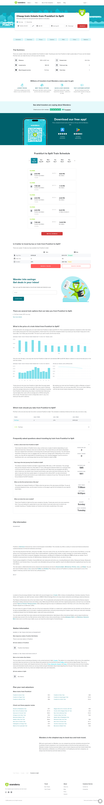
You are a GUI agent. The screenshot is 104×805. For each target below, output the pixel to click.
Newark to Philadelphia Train (19, 708)
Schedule (18, 39)
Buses (29, 2)
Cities (74, 39)
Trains (36, 2)
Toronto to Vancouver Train (60, 723)
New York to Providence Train (20, 710)
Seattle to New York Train (19, 719)
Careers (65, 794)
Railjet (84, 566)
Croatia (55, 595)
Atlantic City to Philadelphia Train (61, 717)
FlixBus (39, 568)
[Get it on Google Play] (78, 130)
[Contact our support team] (100, 801)
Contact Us (85, 786)
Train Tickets (16, 773)
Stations (86, 39)
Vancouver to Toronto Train (19, 713)
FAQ (63, 39)
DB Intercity (68, 566)
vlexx (78, 566)
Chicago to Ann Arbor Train (19, 715)
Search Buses (76, 266)
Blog (64, 2)
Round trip (29, 22)
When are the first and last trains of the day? (26, 482)
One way (21, 22)
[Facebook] (8, 792)
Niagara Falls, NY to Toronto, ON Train (63, 708)
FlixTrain (16, 420)
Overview (29, 39)
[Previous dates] (29, 160)
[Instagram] (6, 792)
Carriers (52, 39)
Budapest (68, 617)
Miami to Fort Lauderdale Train (20, 725)
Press (65, 791)
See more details (17, 317)
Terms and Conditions (88, 800)
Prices (40, 39)
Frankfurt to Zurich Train (18, 695)
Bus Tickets (47, 786)
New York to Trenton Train (19, 721)
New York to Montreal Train (60, 713)
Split (27, 773)
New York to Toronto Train (60, 721)
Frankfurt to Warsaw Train (19, 699)
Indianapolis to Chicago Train (19, 723)
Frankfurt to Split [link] (34, 773)
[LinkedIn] (11, 792)
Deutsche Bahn (60, 566)
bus (30, 568)
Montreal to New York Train (60, 719)
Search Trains (46, 266)
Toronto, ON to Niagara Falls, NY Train (63, 710)
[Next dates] (74, 160)
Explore (59, 2)
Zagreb (59, 664)
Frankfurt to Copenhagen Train (61, 697)
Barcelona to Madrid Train (60, 725)
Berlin (73, 617)
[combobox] (24, 26)
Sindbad (46, 568)
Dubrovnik (53, 664)
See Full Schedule (52, 233)
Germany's (22, 546)
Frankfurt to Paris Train (59, 695)
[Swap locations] (33, 26)
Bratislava (80, 617)
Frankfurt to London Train (60, 699)
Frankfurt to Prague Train (19, 697)
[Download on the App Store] (62, 130)
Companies (85, 789)
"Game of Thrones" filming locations (27, 603)
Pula (49, 664)
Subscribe (18, 298)
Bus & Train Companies (47, 2)
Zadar (65, 664)
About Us (66, 786)
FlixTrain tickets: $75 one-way (22, 314)
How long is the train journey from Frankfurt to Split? (28, 462)
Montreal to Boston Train (19, 717)
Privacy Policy (96, 800)
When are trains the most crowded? (24, 499)
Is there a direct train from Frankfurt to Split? (26, 444)
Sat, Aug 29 (56, 26)
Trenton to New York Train (60, 715)
